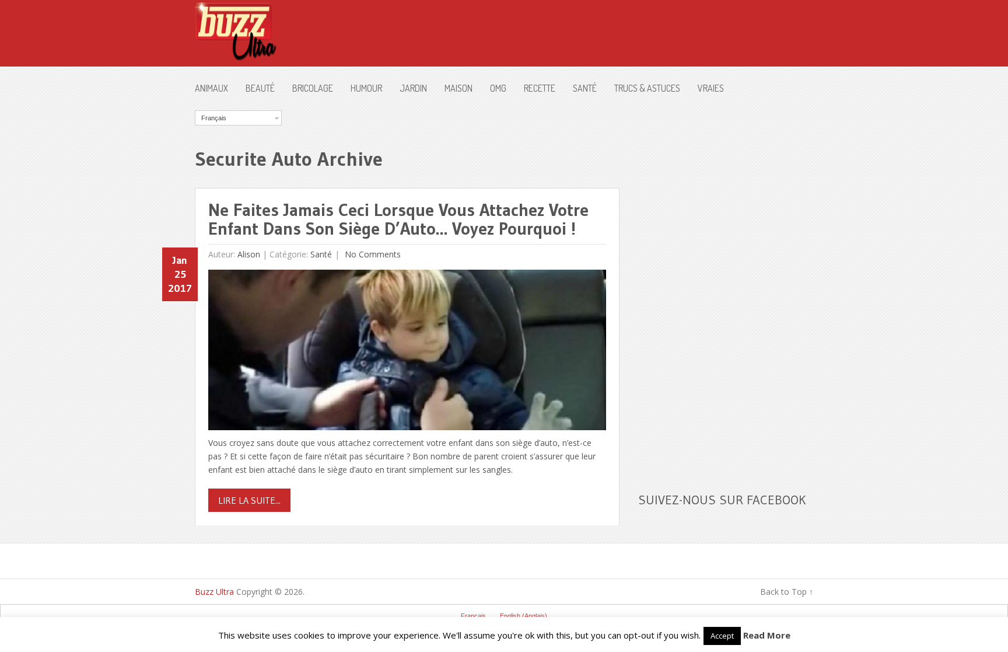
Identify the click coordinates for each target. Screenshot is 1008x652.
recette (539, 88)
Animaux (211, 88)
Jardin (413, 88)
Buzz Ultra (214, 591)
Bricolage (312, 88)
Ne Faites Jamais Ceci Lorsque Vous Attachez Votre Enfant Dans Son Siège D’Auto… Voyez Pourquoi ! (398, 219)
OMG (498, 88)
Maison (458, 88)
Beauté (260, 88)
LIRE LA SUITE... (249, 500)
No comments (371, 254)
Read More (766, 635)
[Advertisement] (725, 285)
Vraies (711, 88)
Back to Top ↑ (786, 591)
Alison (248, 254)
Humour (366, 88)
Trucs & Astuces (647, 88)
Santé (585, 88)
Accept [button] (722, 635)
